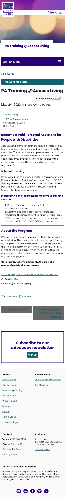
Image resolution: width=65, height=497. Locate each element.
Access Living (10, 114)
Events (6, 411)
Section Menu (11, 62)
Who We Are (9, 379)
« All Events (8, 74)
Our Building (42, 385)
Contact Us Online (12, 449)
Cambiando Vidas (16, 309)
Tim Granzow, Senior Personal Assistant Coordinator (29, 274)
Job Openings (10, 422)
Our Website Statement (48, 379)
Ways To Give (9, 400)
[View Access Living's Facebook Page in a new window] (32, 491)
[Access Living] (8, 15)
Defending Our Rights (14, 390)
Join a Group (9, 416)
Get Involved (9, 395)
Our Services (9, 385)
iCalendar (28, 297)
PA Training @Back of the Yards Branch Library (49, 313)
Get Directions (42, 449)
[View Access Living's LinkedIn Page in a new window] (25, 491)
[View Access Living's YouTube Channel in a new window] (18, 491)
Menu (52, 12)
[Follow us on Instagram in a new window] (46, 491)
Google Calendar (12, 297)
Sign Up (32, 354)
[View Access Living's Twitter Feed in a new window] (39, 491)
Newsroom (8, 406)
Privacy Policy (9, 454)
